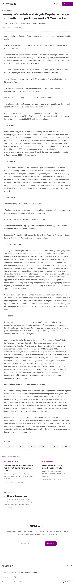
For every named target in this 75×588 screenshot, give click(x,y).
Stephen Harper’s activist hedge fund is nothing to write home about (18, 468)
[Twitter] (68, 566)
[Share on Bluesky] (20, 446)
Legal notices (7, 577)
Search (27, 572)
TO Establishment (11, 462)
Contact (35, 572)
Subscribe (67, 4)
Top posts (12, 572)
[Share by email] (54, 446)
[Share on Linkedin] (43, 446)
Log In (56, 4)
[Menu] (3, 4)
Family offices (47, 462)
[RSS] (72, 566)
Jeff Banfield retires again (15, 496)
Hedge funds (7, 10)
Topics (20, 572)
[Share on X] (9, 446)
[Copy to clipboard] (66, 446)
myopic (32, 334)
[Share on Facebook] (32, 446)
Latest (4, 572)
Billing (16, 577)
